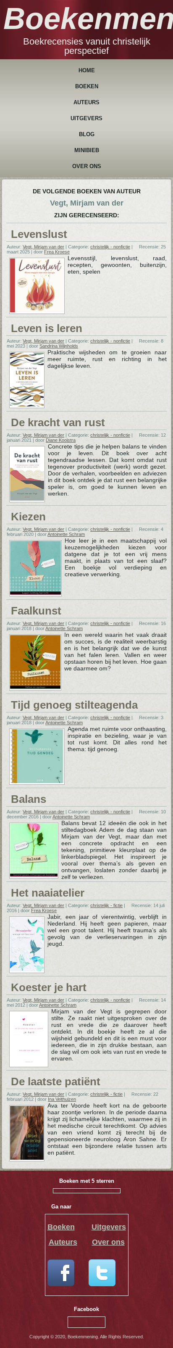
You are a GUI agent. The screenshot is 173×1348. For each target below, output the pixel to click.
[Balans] (34, 875)
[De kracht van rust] (27, 498)
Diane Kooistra (61, 440)
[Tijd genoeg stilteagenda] (37, 781)
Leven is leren (46, 328)
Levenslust (39, 234)
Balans (28, 799)
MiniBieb (86, 150)
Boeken (86, 86)
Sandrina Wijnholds (58, 345)
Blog (86, 134)
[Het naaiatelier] (27, 969)
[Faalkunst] (35, 687)
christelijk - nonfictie (110, 246)
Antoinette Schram (66, 534)
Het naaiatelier (47, 892)
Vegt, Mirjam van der (43, 246)
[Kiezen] (35, 593)
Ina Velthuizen (62, 1099)
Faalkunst (36, 610)
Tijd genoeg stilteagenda (74, 705)
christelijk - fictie (106, 905)
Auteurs (86, 102)
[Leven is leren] (27, 404)
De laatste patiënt (55, 1081)
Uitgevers (86, 118)
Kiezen (28, 516)
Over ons (86, 166)
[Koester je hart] (28, 1063)
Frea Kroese (57, 251)
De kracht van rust (58, 422)
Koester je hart (48, 987)
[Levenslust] (37, 310)
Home (87, 70)
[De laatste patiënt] (27, 1158)
